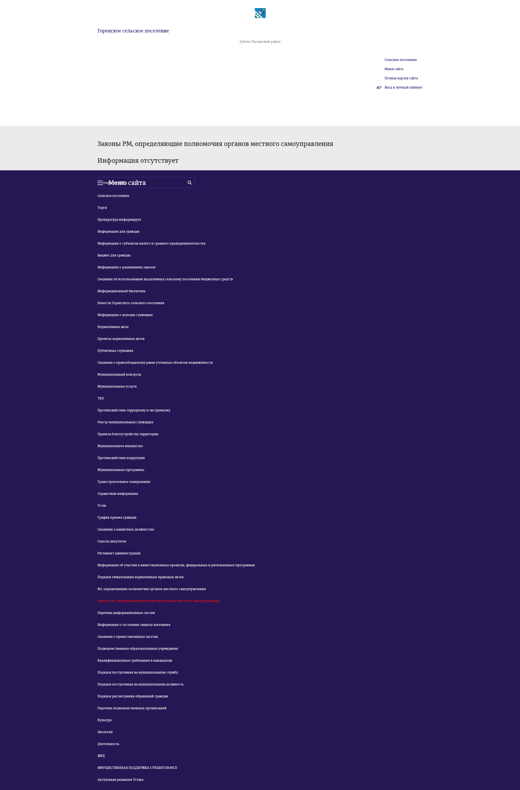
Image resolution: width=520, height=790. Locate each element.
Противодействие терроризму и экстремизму (134, 410)
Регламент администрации (119, 553)
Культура (105, 720)
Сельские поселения (401, 60)
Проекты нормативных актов (121, 339)
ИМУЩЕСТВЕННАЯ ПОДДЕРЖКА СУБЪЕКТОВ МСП (137, 768)
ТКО (101, 398)
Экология (105, 732)
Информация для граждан (118, 231)
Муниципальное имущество (120, 446)
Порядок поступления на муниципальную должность (141, 684)
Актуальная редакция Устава (120, 780)
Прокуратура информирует (119, 220)
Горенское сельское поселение (133, 31)
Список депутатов (112, 541)
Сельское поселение (113, 196)
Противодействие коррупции (121, 458)
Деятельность (108, 744)
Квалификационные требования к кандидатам (135, 660)
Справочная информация (118, 494)
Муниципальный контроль (119, 374)
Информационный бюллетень (121, 291)
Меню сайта (394, 69)
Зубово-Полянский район (260, 42)
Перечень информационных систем (126, 613)
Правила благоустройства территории (128, 434)
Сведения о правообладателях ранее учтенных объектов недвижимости (155, 363)
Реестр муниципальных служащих (125, 422)
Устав (102, 506)
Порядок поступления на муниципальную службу (138, 672)
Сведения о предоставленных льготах (128, 637)
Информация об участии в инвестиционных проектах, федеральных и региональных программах (176, 565)
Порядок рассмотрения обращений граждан (133, 696)
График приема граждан (117, 517)
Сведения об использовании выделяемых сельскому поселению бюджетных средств (165, 279)
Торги (102, 208)
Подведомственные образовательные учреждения (138, 649)
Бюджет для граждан (114, 255)
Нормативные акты (113, 327)
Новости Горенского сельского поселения (131, 303)
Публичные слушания (115, 351)
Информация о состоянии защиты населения (134, 625)
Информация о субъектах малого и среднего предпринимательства (151, 243)
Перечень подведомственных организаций (132, 708)
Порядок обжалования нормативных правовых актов (141, 577)
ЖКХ (101, 756)
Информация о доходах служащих (125, 315)
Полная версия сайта (401, 78)
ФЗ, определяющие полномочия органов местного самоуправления (152, 589)
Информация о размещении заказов (126, 267)
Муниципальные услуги (117, 386)
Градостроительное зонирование (124, 482)
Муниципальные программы (121, 470)
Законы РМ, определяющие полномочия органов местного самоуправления (158, 601)
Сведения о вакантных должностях (126, 529)
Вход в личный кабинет (403, 87)
